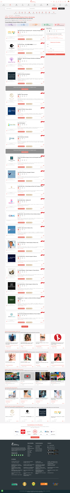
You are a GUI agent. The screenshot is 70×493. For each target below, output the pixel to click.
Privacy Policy (62, 51)
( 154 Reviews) (11, 129)
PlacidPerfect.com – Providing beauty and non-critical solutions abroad (29, 468)
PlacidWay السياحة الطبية (27, 462)
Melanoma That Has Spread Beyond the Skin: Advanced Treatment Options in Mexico (27, 398)
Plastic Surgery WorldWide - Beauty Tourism (28, 470)
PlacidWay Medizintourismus (15, 461)
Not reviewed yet (8, 115)
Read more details (20, 36)
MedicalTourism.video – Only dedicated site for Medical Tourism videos (16, 470)
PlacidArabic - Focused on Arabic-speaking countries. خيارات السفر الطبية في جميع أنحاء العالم (41, 468)
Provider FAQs (29, 452)
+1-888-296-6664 (51, 445)
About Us (29, 445)
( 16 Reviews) (11, 143)
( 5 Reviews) (10, 192)
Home (6, 15)
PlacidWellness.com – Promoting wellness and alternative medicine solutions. (16, 468)
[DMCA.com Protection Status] (33, 484)
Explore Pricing (38, 447)
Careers (29, 453)
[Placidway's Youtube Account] (16, 455)
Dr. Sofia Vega (20, 20)
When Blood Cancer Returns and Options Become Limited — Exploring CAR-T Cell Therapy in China (56, 399)
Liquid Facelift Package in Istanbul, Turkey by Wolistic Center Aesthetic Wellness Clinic (27, 343)
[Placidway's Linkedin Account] (22, 455)
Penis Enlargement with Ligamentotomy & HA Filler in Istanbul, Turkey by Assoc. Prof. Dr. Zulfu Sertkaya (12, 343)
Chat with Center (20, 68)
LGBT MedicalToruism (51, 472)
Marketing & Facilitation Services (31, 448)
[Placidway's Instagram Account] (20, 455)
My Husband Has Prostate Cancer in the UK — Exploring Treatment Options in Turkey (42, 398)
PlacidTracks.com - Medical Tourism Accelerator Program (53, 463)
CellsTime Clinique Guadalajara (40, 416)
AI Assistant (61, 8)
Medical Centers (11, 15)
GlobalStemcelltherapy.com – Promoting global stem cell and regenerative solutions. (40, 471)
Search (54, 8)
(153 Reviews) (25, 419)
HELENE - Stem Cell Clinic (9, 416)
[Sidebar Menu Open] (1, 1)
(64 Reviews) (10, 419)
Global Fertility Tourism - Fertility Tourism (16, 473)
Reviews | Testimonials (39, 448)
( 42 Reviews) (11, 80)
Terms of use (52, 51)
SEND (55, 54)
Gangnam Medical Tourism (39, 462)
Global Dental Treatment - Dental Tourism (28, 473)
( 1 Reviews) (10, 290)
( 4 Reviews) (10, 64)
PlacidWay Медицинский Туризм (28, 461)
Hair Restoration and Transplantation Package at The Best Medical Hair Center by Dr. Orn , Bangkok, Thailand (57, 343)
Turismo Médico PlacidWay (15, 462)
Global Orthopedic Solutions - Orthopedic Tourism (28, 475)
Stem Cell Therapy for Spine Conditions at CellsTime (41, 381)
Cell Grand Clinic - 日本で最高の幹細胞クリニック (53, 37)
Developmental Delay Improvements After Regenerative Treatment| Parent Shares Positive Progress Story (12, 381)
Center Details (28, 68)
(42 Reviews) (40, 419)
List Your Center (30, 450)
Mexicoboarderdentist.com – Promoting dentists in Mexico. (53, 468)
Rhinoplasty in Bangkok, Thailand (25, 362)
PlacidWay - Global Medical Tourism (52, 461)
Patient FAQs (29, 451)
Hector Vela (30, 20)
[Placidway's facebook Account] (12, 455)
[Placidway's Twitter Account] (14, 455)
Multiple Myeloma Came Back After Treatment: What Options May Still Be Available (12, 398)
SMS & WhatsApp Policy (57, 51)
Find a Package (38, 446)
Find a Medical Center (39, 445)
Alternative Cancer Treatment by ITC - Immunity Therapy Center (57, 417)
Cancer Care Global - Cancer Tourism (16, 474)
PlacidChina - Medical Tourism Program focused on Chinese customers (29, 465)
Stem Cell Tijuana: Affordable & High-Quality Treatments (42, 362)
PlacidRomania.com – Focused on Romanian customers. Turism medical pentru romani (16, 465)
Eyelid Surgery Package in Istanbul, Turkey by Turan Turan (42, 343)
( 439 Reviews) (11, 234)
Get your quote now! (25, 89)
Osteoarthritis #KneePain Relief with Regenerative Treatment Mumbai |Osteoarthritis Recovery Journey (57, 381)
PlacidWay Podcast (38, 461)
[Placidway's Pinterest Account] (18, 455)
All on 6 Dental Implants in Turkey (10, 362)
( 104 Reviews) (11, 320)
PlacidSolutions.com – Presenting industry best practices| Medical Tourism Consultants (40, 465)
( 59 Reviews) (11, 304)
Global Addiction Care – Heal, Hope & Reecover (41, 473)
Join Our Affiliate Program (30, 447)
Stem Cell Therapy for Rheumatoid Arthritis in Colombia (57, 362)
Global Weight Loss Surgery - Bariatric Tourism (53, 470)
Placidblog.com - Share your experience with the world (51, 465)
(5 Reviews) (55, 419)
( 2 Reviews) (10, 276)
